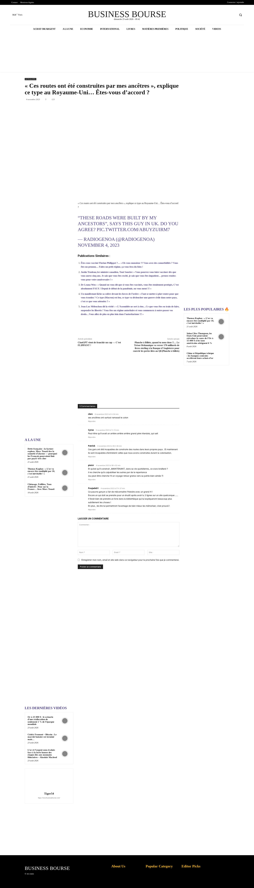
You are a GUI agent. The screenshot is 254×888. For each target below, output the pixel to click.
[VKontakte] (51, 876)
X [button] (251, 882)
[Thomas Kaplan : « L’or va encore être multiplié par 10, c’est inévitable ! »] (64, 472)
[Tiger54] (49, 781)
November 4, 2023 (98, 245)
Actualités (30, 79)
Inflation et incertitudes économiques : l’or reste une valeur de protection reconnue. (117, 883)
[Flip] (179, 99)
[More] (175, 328)
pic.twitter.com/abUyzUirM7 (133, 229)
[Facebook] (223, 15)
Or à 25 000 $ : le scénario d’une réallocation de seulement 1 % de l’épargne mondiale (41, 721)
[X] (229, 15)
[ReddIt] (159, 99)
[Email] (166, 99)
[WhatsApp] (145, 99)
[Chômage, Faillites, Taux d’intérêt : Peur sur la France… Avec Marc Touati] (64, 488)
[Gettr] (169, 328)
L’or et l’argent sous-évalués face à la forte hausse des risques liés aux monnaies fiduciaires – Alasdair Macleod (42, 753)
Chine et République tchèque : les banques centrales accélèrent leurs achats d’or (200, 355)
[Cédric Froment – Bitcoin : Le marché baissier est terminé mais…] (64, 738)
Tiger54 (49, 793)
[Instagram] (41, 876)
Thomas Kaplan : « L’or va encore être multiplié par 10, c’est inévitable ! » (41, 471)
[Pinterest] (139, 99)
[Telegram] (173, 99)
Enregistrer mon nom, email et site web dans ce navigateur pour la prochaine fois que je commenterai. (130, 560)
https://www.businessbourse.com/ (49, 798)
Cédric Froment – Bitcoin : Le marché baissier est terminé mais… (42, 737)
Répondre (91, 421)
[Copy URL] (162, 328)
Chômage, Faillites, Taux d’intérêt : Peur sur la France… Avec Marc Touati (41, 486)
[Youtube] (234, 15)
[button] (240, 14)
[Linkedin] (152, 99)
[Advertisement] (47, 342)
